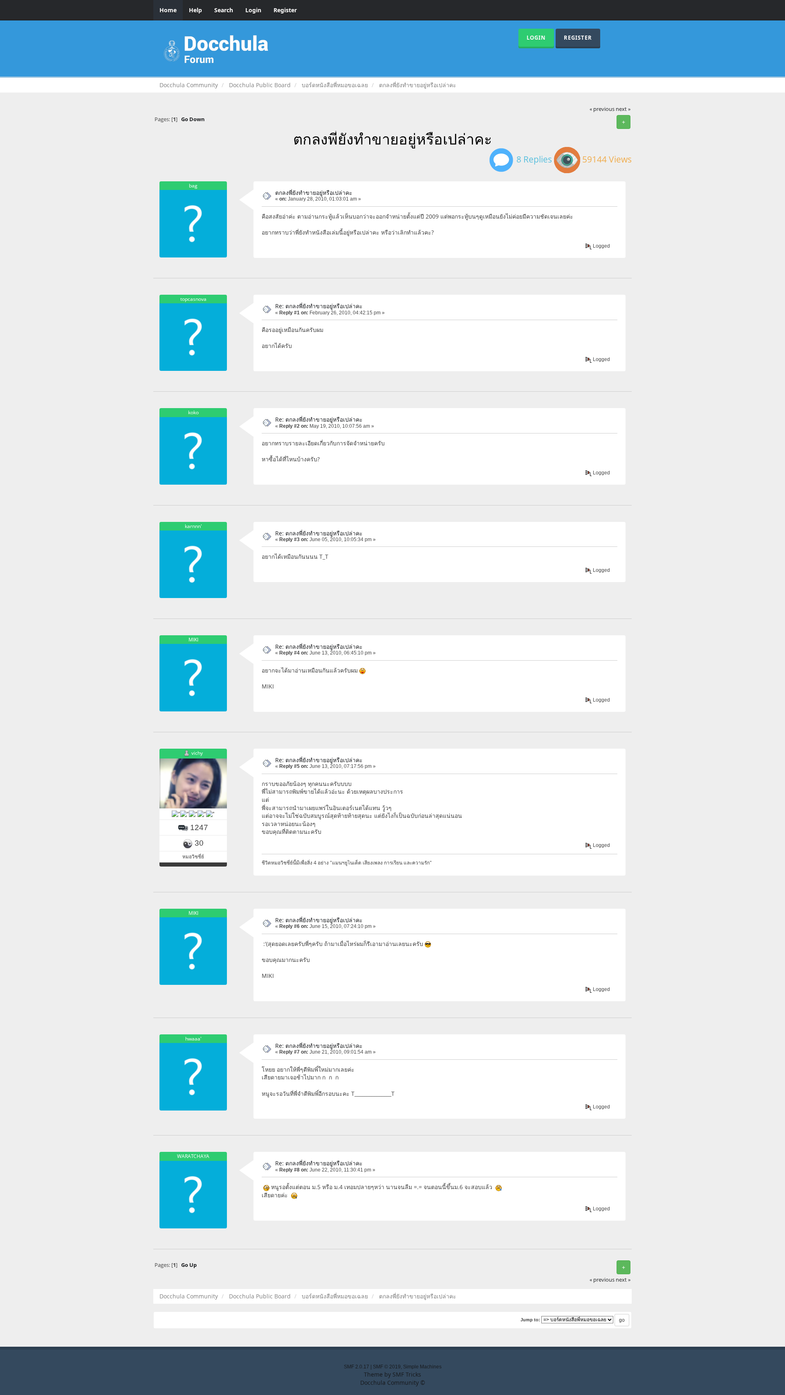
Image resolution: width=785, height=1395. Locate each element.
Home (168, 10)
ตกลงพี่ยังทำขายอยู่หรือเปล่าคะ (313, 192)
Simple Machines (422, 1367)
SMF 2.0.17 (356, 1367)
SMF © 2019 (387, 1367)
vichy (197, 752)
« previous (602, 109)
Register (285, 10)
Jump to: (530, 1319)
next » (623, 109)
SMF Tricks (406, 1374)
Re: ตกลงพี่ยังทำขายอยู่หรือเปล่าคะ (319, 306)
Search (223, 10)
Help (195, 10)
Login (253, 10)
